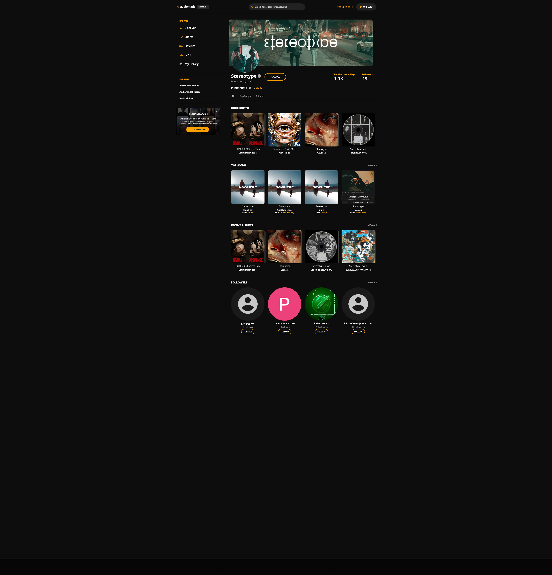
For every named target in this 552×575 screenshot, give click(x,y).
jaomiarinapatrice (285, 323)
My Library (191, 64)
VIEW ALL (372, 165)
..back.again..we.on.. (321, 269)
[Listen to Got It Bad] (284, 129)
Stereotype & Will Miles (284, 149)
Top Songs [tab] (245, 96)
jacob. (324, 212)
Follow (275, 76)
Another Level (284, 210)
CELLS (320, 152)
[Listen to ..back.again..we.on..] (321, 246)
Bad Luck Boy (287, 212)
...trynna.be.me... (358, 152)
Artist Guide (186, 98)
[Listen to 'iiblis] (321, 187)
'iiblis (321, 210)
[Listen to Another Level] (284, 187)
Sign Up (341, 7)
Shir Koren (361, 212)
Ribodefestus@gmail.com (358, 323)
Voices (358, 210)
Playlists (190, 46)
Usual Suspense (246, 152)
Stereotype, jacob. (321, 266)
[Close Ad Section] (216, 111)
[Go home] (185, 7)
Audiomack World (189, 85)
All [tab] (232, 96)
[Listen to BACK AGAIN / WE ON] (358, 246)
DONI (250, 212)
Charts (189, 37)
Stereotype (321, 149)
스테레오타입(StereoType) (248, 149)
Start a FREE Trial (197, 129)
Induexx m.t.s (321, 323)
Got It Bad (284, 152)
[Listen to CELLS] (321, 129)
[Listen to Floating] (247, 187)
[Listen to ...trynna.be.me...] (358, 129)
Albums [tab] (260, 96)
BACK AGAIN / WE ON (357, 269)
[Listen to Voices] (358, 187)
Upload (368, 6)
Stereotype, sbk (358, 149)
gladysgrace (248, 323)
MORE (259, 87)
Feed (188, 55)
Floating (247, 210)
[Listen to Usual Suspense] (247, 129)
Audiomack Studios (189, 91)
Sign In (349, 7)
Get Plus (203, 6)
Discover (190, 28)
